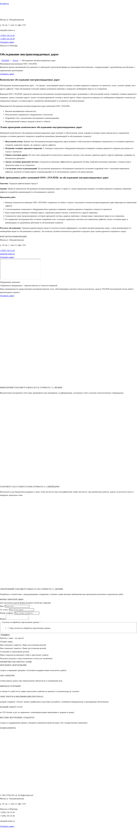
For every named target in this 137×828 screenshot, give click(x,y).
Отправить (5, 635)
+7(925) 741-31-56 (7, 35)
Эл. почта (4, 610)
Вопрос (3, 619)
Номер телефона (7, 613)
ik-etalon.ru (4, 4)
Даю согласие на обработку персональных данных (30, 628)
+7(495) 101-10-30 (7, 39)
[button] (68, 48)
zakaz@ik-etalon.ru (7, 254)
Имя (2, 606)
